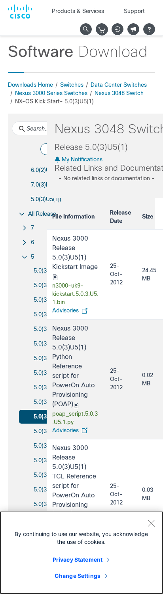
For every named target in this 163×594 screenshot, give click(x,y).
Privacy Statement (77, 559)
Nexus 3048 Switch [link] (119, 93)
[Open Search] (86, 29)
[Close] (151, 523)
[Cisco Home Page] (20, 11)
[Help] (149, 29)
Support (134, 11)
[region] (81, 552)
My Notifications (81, 159)
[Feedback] (133, 29)
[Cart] (102, 29)
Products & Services (78, 11)
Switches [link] (71, 85)
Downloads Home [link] (30, 85)
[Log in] (117, 29)
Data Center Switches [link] (119, 85)
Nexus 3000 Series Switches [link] (51, 93)
